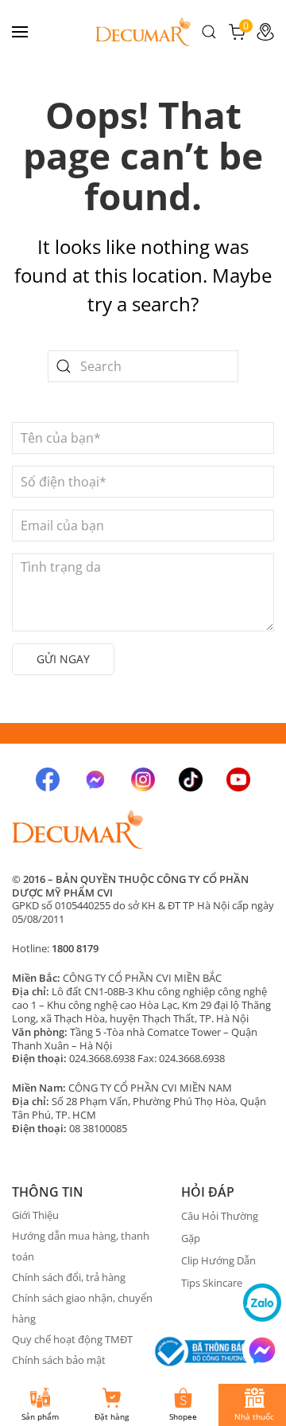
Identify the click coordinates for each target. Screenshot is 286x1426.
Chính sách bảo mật (59, 1360)
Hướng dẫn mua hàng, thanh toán (80, 1246)
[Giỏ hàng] (237, 30)
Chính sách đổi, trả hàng (69, 1277)
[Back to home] (143, 32)
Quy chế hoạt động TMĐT (72, 1339)
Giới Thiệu (35, 1215)
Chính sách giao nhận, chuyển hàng (82, 1308)
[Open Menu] (20, 32)
